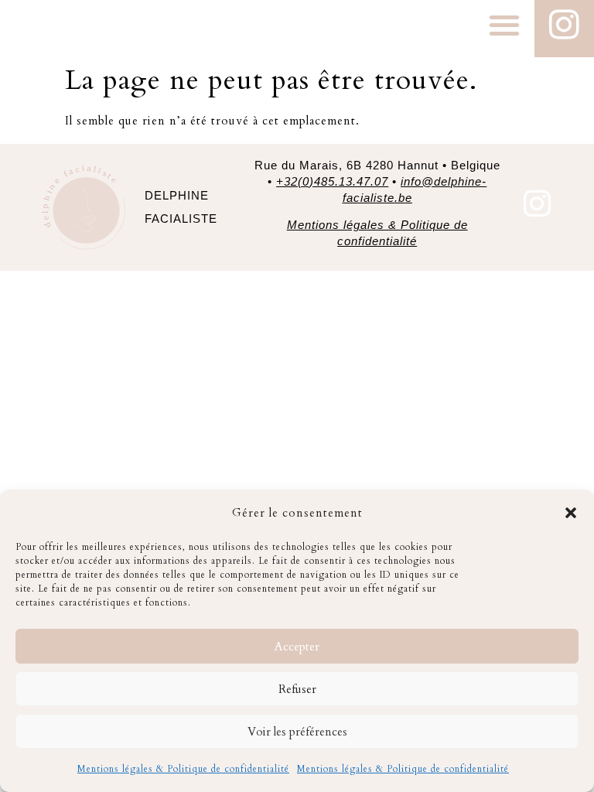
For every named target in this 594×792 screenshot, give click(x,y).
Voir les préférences (297, 731)
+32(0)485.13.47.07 (332, 181)
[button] (571, 513)
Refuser (297, 689)
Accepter (297, 646)
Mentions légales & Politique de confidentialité (183, 769)
